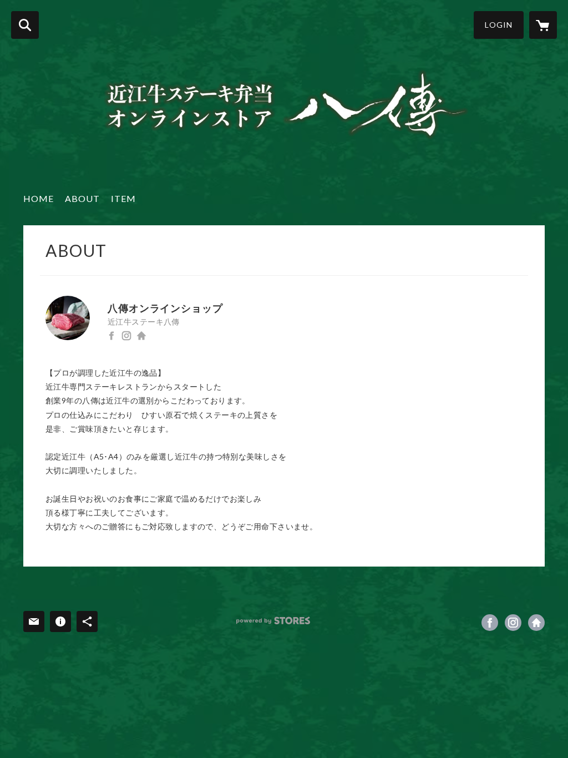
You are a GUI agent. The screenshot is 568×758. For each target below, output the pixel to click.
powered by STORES (273, 620)
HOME (38, 198)
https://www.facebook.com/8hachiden (111, 336)
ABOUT (82, 198)
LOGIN (499, 24)
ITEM (123, 198)
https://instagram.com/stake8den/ (126, 336)
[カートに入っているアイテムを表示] (543, 25)
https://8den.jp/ (141, 336)
